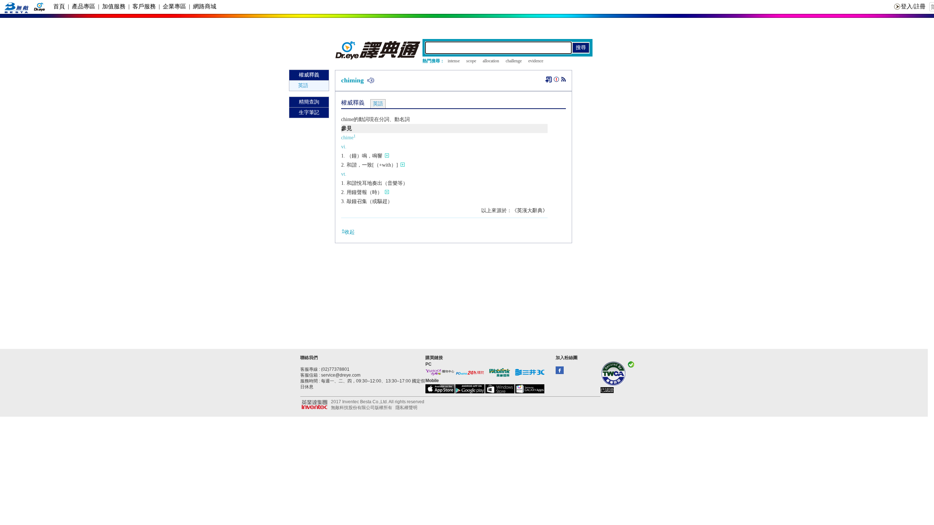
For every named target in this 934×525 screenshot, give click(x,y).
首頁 (59, 6)
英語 (303, 85)
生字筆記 (309, 112)
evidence (535, 60)
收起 (349, 232)
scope (471, 60)
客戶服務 (144, 6)
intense (454, 60)
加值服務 (113, 6)
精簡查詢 (309, 102)
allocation (491, 60)
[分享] (563, 80)
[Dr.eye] (378, 58)
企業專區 (174, 6)
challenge (514, 60)
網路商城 (204, 6)
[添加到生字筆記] (548, 79)
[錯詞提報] (556, 80)
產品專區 (83, 6)
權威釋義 (309, 75)
